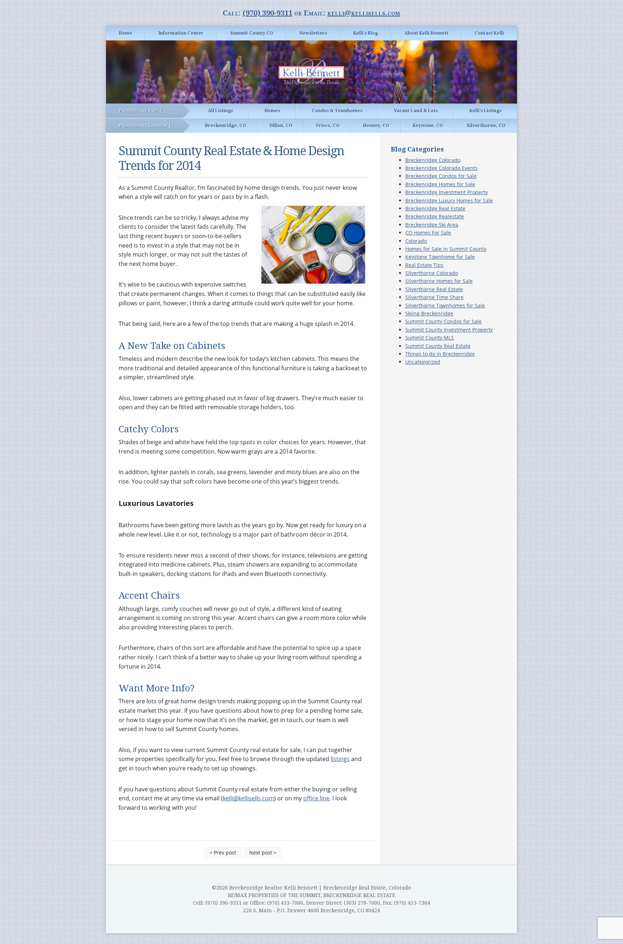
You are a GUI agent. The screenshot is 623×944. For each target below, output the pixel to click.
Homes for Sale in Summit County (445, 248)
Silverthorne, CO (486, 125)
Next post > (263, 852)
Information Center (181, 33)
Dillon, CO (281, 125)
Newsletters (313, 33)
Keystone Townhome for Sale (440, 256)
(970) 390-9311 (267, 13)
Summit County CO (251, 33)
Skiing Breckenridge (429, 313)
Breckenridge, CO (225, 125)
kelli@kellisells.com (363, 13)
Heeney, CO (376, 125)
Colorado (416, 240)
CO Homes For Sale (428, 232)
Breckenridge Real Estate (435, 208)
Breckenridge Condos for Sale (441, 175)
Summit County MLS (429, 337)
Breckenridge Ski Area (431, 224)
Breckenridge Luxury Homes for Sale (449, 200)
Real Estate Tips (424, 265)
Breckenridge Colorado (432, 160)
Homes (272, 110)
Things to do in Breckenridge (440, 353)
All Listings (220, 110)
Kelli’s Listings (485, 110)
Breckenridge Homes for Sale (440, 184)
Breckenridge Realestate (434, 216)
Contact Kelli (489, 33)
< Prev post (222, 852)
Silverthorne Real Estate (434, 289)
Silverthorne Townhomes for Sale (445, 305)
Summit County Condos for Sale (443, 321)
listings (340, 759)
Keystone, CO (428, 125)
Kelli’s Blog (365, 33)
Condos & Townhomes (337, 110)
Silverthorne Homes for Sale (439, 280)
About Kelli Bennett (427, 33)
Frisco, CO (328, 125)
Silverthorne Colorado (431, 273)
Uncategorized (422, 361)
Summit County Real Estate (437, 345)
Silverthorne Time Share (434, 297)
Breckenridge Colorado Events (441, 168)
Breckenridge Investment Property (446, 192)
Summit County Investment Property (449, 329)
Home (125, 33)
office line (316, 798)
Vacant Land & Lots (416, 110)
